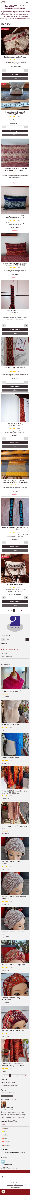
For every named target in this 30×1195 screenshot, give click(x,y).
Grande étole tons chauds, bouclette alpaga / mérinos (13, 1065)
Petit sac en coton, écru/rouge (15, 57)
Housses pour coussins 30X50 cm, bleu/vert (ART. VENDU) (15, 216)
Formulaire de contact (7, 1095)
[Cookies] (3, 1191)
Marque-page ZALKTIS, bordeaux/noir (15, 311)
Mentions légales (15, 1183)
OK (27, 639)
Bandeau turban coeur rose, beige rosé (13, 933)
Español (6, 1131)
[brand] (3, 2)
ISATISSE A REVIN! (7, 1108)
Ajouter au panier (15, 74)
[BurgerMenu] (27, 2)
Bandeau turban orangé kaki (14, 965)
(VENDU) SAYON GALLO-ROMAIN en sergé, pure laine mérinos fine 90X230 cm (15, 481)
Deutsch (6, 1138)
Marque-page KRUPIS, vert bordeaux (15, 368)
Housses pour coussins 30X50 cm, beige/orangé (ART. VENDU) (15, 169)
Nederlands (7, 1141)
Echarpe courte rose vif (11, 691)
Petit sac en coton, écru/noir (15, 584)
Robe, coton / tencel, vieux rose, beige (15, 827)
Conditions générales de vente (15, 1185)
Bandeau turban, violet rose (13, 1030)
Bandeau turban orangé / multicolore (12, 999)
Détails (15, 78)
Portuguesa (7, 1145)
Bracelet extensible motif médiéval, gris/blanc (15, 113)
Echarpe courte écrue (10, 724)
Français (6, 1124)
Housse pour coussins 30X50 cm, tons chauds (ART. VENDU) (15, 264)
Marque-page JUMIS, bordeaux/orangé (15, 424)
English (6, 1128)
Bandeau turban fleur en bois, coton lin (14, 898)
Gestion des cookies (15, 1187)
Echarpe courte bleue (10, 758)
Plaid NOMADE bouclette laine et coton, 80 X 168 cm (14, 792)
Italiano (6, 1135)
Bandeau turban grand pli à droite (13, 862)
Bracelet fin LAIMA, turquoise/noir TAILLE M (15, 528)
